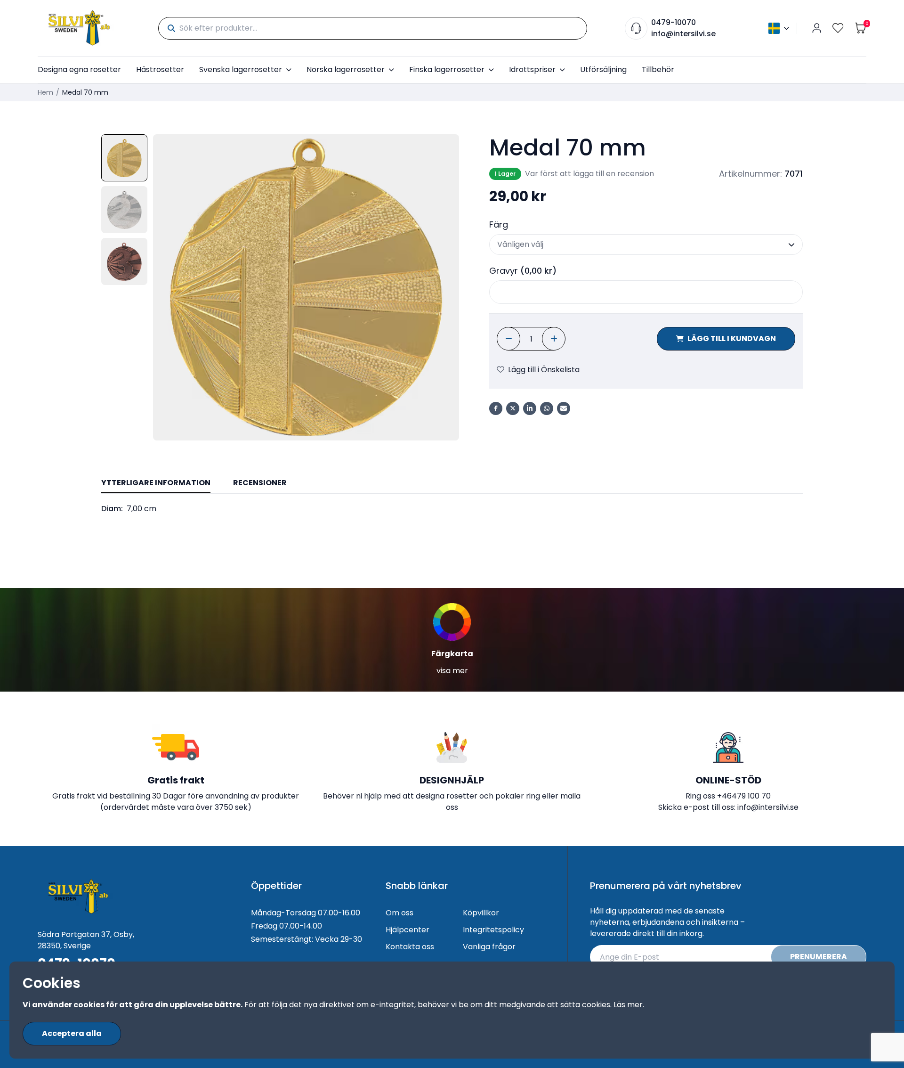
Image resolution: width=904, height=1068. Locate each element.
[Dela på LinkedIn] (529, 408)
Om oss (399, 912)
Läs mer (628, 1004)
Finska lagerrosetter (446, 69)
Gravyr (523, 271)
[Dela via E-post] (563, 408)
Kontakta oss (410, 946)
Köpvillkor (481, 912)
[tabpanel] (452, 508)
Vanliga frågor (489, 946)
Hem (45, 92)
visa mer (452, 670)
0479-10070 (673, 22)
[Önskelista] (838, 28)
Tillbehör (658, 69)
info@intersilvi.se (683, 33)
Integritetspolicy (493, 929)
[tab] (155, 483)
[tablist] (452, 483)
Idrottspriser (532, 69)
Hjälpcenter (407, 929)
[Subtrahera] (508, 339)
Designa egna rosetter (79, 69)
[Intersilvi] (79, 28)
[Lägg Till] (553, 339)
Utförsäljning (603, 69)
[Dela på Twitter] (512, 408)
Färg (498, 224)
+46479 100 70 (744, 796)
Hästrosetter (160, 69)
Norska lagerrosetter (346, 69)
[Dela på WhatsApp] (546, 408)
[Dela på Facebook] (495, 408)
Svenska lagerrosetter (240, 69)
